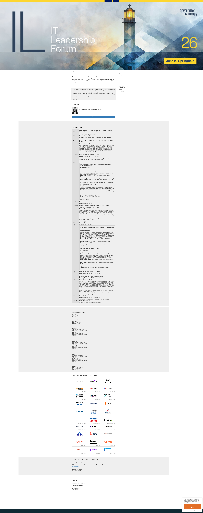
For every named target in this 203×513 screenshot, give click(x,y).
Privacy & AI (116, 511)
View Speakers (93, 116)
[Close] (201, 498)
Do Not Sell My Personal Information (125, 511)
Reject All (192, 507)
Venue (120, 89)
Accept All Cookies (192, 504)
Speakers (121, 76)
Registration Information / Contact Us (124, 86)
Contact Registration (108, 1)
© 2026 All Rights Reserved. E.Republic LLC (79, 511)
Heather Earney (75, 466)
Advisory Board (122, 80)
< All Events (73, 1)
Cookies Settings (192, 510)
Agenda (120, 78)
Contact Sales (116, 1)
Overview (121, 74)
